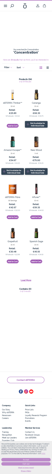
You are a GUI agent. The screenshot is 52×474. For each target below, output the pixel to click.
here (43, 454)
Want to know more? (26, 468)
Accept (26, 460)
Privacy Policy (26, 471)
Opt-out (26, 464)
